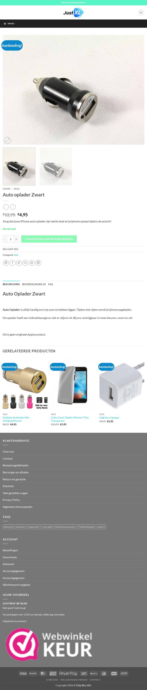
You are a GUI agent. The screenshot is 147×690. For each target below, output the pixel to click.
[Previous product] (13, 207)
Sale (17, 188)
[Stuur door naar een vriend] (25, 263)
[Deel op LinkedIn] (38, 263)
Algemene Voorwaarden (17, 506)
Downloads (10, 557)
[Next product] (6, 207)
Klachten (8, 486)
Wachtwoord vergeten (16, 584)
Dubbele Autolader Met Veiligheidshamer (16, 419)
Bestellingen (10, 550)
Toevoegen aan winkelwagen (49, 239)
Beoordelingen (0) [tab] (34, 284)
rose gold (47, 526)
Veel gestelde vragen (15, 493)
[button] (141, 12)
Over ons (8, 451)
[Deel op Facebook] (12, 263)
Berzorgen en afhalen (16, 472)
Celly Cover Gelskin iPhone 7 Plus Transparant (70, 419)
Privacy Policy (11, 499)
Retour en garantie (14, 479)
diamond (8, 526)
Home (6, 188)
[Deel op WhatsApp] (6, 263)
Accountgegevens (14, 571)
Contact (8, 458)
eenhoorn (20, 526)
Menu (11, 23)
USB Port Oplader (109, 417)
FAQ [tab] (50, 284)
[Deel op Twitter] (19, 263)
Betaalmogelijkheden (16, 465)
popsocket (34, 526)
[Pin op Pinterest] (32, 263)
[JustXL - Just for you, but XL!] (73, 12)
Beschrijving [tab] (11, 284)
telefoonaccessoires (65, 526)
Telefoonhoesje (86, 526)
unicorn (101, 526)
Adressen (8, 564)
